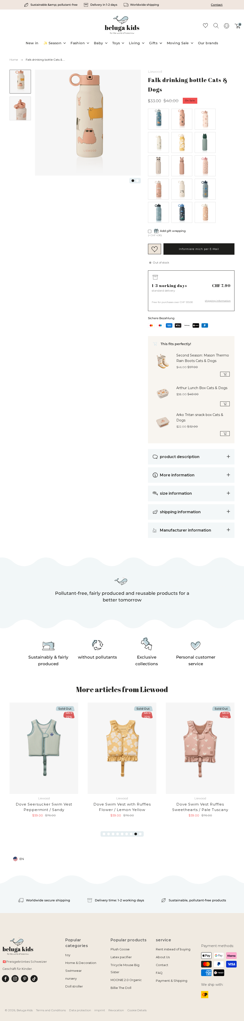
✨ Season (52, 43)
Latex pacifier (121, 957)
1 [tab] (133, 180)
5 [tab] (122, 834)
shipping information (218, 300)
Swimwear (73, 970)
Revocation (116, 1010)
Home (14, 59)
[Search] (216, 25)
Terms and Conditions (51, 1010)
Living (134, 43)
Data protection (80, 1010)
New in (32, 43)
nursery (71, 978)
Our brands (208, 43)
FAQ (159, 973)
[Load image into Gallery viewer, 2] (20, 108)
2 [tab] (137, 180)
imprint (99, 1010)
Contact (217, 4)
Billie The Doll (121, 988)
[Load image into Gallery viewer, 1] (20, 81)
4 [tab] (117, 834)
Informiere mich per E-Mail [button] (199, 249)
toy (67, 955)
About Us (163, 957)
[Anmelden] (226, 27)
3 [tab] (113, 834)
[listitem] (51, 5)
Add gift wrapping (173, 231)
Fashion (78, 43)
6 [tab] (126, 834)
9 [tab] (140, 834)
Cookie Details (137, 1010)
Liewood (155, 71)
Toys (116, 43)
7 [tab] (131, 834)
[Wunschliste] (205, 26)
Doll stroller (74, 986)
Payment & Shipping (171, 980)
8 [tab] (135, 834)
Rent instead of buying (173, 949)
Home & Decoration (80, 963)
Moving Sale (178, 43)
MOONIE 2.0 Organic (126, 980)
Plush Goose (120, 949)
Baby (98, 43)
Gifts (153, 43)
